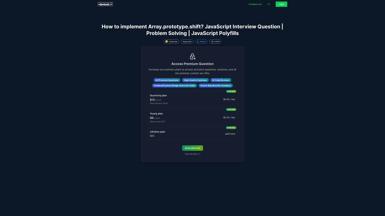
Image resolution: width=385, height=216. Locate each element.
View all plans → (192, 154)
